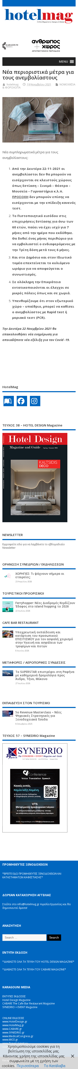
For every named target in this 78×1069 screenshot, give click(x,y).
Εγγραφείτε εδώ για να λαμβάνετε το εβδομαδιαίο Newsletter (33, 546)
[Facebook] (22, 401)
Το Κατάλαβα (54, 1065)
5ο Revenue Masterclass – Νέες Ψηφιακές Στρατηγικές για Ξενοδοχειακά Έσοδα (38, 715)
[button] (63, 61)
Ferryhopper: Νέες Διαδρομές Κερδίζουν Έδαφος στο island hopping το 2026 (45, 604)
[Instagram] (35, 401)
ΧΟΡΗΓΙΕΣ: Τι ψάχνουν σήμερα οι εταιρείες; (39, 575)
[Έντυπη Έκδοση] (8, 401)
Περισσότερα (28, 1065)
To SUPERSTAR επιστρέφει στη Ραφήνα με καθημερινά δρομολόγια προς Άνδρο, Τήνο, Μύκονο (44, 675)
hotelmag (12, 84)
